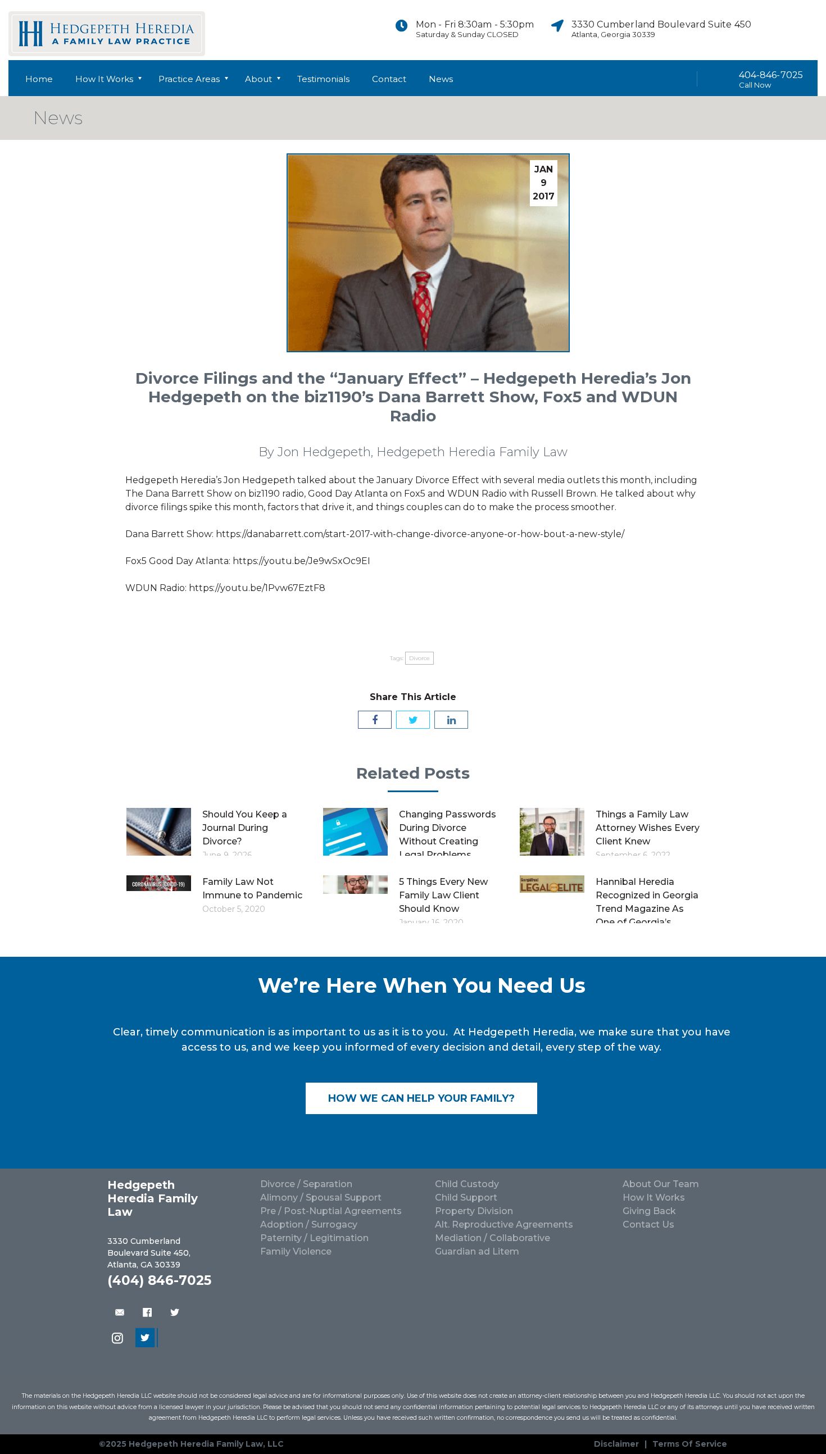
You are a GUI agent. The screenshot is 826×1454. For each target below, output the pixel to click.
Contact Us (648, 1224)
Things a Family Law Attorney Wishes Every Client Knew (648, 828)
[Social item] (772, 29)
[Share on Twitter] (413, 720)
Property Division (474, 1211)
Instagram (118, 1339)
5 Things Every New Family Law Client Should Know (443, 895)
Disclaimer (616, 1444)
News (441, 79)
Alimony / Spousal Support (321, 1197)
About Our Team (661, 1184)
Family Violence (296, 1251)
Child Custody (467, 1184)
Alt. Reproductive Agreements (504, 1224)
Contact (389, 79)
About (258, 79)
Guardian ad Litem (477, 1251)
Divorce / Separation (306, 1184)
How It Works (104, 79)
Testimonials (323, 79)
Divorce (419, 658)
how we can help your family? (421, 1098)
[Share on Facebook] (375, 720)
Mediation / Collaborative (492, 1238)
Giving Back (649, 1211)
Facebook (146, 1312)
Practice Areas (189, 79)
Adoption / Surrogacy (308, 1224)
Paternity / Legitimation (314, 1238)
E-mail (118, 1312)
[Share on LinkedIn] (451, 720)
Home (39, 79)
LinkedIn (146, 1339)
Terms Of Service (689, 1444)
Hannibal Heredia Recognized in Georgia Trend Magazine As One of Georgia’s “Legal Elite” (647, 908)
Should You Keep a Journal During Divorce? (244, 828)
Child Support (466, 1197)
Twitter (175, 1312)
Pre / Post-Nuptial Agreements (331, 1211)
